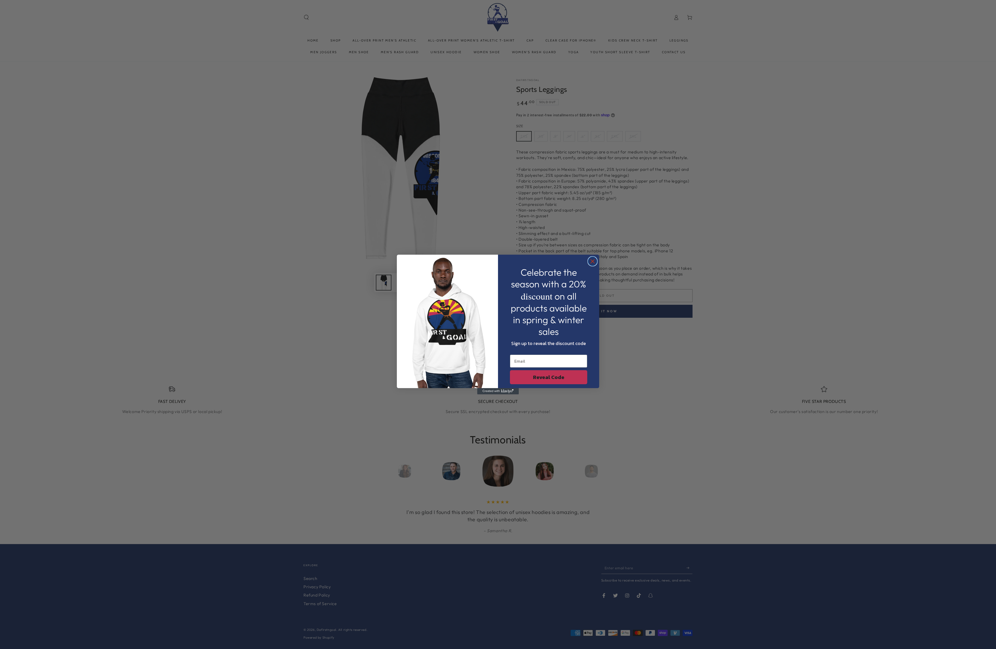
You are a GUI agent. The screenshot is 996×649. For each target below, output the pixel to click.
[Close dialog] (592, 261)
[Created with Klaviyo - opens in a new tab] (498, 391)
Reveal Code (548, 377)
